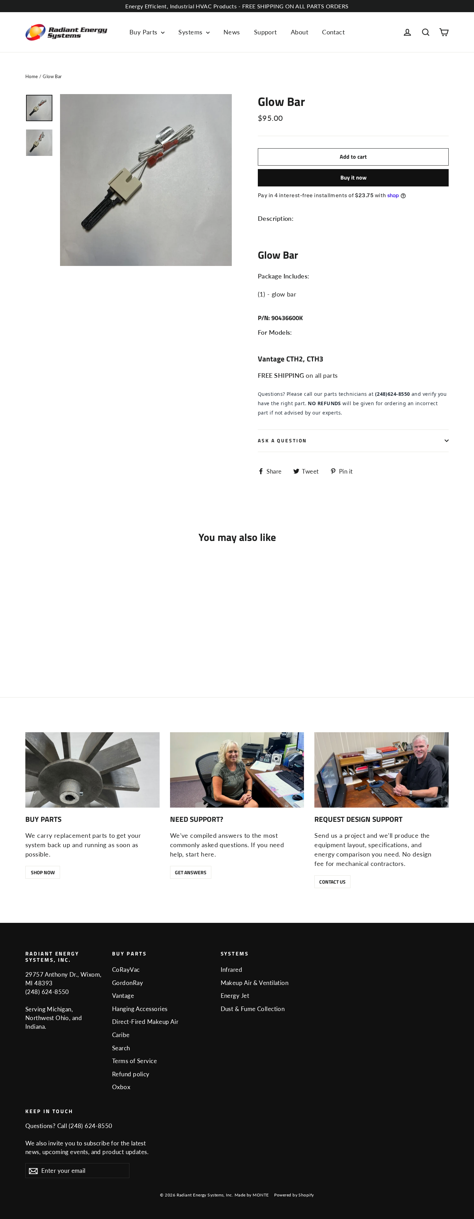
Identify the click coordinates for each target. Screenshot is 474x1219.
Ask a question (282, 440)
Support (265, 32)
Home (31, 76)
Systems (191, 32)
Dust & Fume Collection (253, 1008)
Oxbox (121, 1087)
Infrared (232, 969)
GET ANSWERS (190, 872)
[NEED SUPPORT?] (237, 770)
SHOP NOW (43, 872)
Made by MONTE (252, 1194)
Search (121, 1048)
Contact (333, 32)
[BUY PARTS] (92, 770)
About (299, 32)
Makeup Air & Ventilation (255, 982)
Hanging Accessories (140, 1008)
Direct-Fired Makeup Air (145, 1021)
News (231, 32)
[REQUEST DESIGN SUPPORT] (381, 770)
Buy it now (353, 177)
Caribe (121, 1034)
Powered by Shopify (294, 1194)
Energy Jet (235, 995)
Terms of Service (134, 1060)
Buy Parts (144, 32)
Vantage (123, 995)
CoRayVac (126, 969)
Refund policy (131, 1074)
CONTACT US (332, 881)
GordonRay (127, 982)
